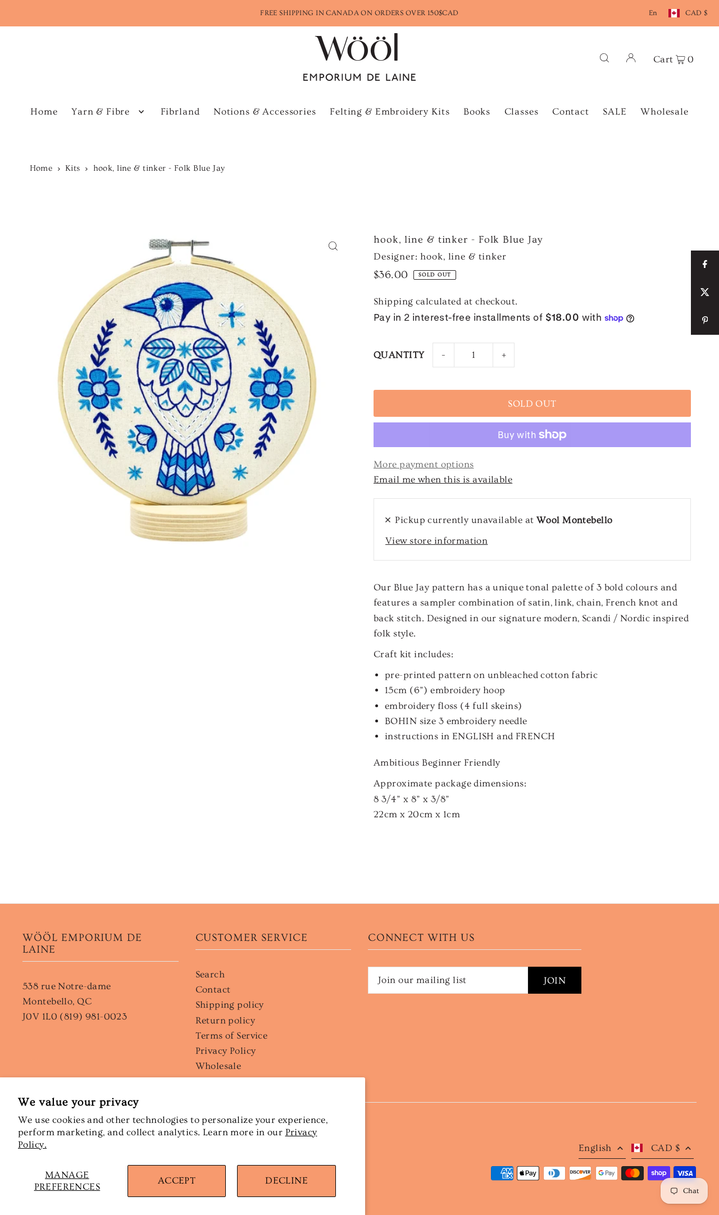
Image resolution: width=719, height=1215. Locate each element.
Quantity (399, 354)
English (595, 1148)
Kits (72, 168)
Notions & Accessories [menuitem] (264, 111)
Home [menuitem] (43, 111)
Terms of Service (231, 1035)
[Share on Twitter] (705, 293)
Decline (286, 1180)
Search (210, 974)
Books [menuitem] (476, 111)
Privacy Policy (225, 1050)
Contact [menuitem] (570, 111)
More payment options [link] (424, 464)
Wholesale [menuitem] (664, 111)
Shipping (393, 301)
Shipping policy (229, 1004)
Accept (177, 1180)
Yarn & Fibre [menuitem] (100, 111)
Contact (213, 989)
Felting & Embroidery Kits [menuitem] (389, 111)
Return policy (225, 1020)
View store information (436, 540)
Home (41, 168)
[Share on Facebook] (705, 265)
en (653, 13)
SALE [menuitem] (614, 111)
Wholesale (218, 1066)
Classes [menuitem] (521, 111)
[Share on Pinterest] (705, 321)
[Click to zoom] (332, 246)
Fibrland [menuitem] (180, 111)
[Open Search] (604, 57)
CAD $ (696, 13)
